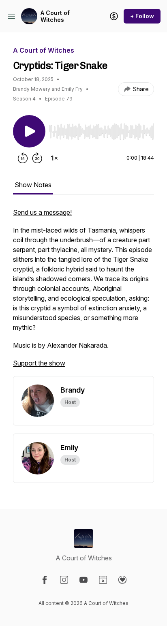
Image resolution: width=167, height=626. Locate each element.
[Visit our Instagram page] (64, 580)
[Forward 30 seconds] (37, 158)
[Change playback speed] (54, 158)
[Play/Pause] (29, 131)
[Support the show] (114, 16)
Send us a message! (42, 212)
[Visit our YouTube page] (83, 580)
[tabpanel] (83, 291)
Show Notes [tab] (33, 185)
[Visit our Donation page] (122, 580)
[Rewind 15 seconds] (22, 158)
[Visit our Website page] (103, 580)
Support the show (39, 363)
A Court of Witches (55, 16)
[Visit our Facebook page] (45, 580)
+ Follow (142, 16)
